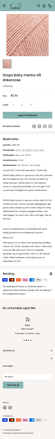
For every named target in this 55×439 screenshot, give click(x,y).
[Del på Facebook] (34, 126)
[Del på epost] (50, 126)
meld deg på (13, 385)
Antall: (6, 105)
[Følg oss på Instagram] (10, 408)
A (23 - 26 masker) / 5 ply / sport (30, 150)
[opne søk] (38, 5)
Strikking (8, 86)
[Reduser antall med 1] (31, 105)
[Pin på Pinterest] (39, 126)
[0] (50, 5)
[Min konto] (44, 5)
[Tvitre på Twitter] (45, 126)
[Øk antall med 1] (13, 105)
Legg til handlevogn (27, 115)
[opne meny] (4, 6)
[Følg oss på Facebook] (5, 408)
